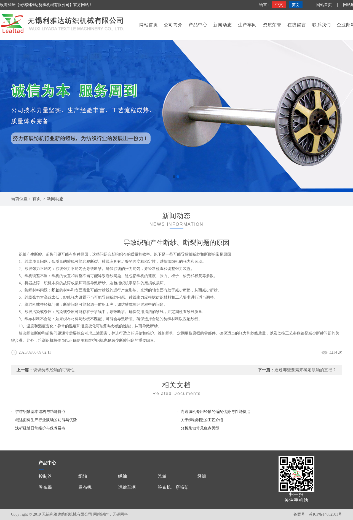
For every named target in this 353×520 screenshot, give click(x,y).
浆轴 (162, 476)
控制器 (45, 476)
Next (343, 116)
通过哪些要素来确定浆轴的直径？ (305, 370)
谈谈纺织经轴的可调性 (53, 370)
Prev (9, 116)
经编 (201, 476)
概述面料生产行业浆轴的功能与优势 (46, 420)
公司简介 (173, 24)
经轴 (122, 476)
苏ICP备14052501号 (325, 514)
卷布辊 (45, 487)
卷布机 (85, 487)
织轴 (55, 290)
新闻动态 (222, 24)
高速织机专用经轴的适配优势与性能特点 (215, 412)
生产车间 (247, 24)
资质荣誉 (272, 24)
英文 (295, 5)
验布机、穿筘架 (173, 487)
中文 (279, 5)
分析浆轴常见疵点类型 (200, 428)
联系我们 (321, 24)
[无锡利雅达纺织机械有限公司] (176, 116)
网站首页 (324, 5)
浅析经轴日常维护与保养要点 (40, 428)
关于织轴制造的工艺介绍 (202, 420)
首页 (37, 199)
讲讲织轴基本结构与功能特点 (40, 412)
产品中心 (198, 24)
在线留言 (296, 24)
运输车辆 (127, 487)
